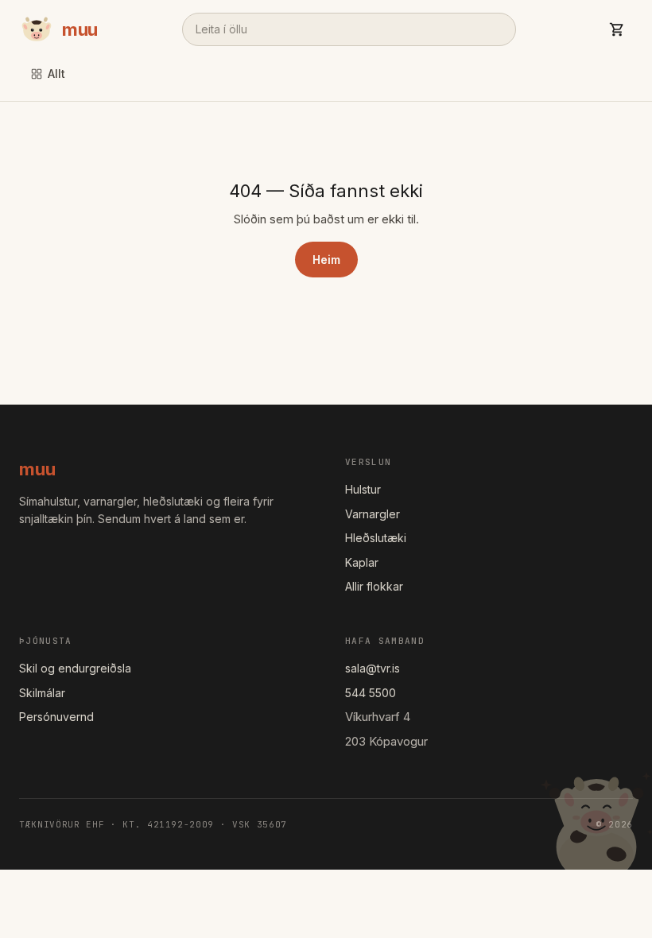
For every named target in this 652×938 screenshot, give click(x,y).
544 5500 (370, 693)
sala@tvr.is (372, 668)
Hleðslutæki (375, 538)
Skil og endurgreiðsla (75, 668)
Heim (326, 259)
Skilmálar (42, 693)
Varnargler (372, 514)
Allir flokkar (374, 586)
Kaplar (361, 562)
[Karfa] (617, 29)
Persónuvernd (56, 716)
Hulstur (363, 489)
